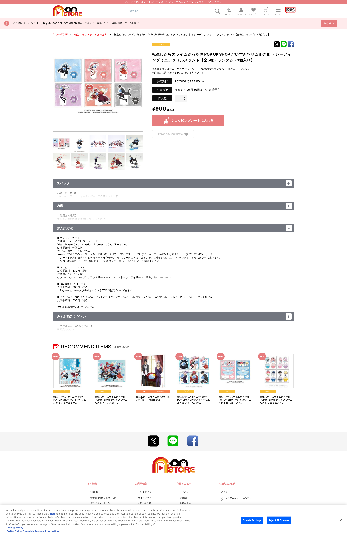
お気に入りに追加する (170, 134)
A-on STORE (60, 34)
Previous (58, 86)
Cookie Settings (252, 520)
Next (138, 86)
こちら (133, 260)
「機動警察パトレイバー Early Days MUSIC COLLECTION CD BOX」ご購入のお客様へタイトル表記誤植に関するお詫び (75, 23)
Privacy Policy (15, 527)
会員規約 (184, 497)
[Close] (341, 520)
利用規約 (94, 492)
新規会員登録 (186, 503)
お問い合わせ (144, 503)
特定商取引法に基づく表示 (103, 497)
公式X (224, 492)
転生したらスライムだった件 (90, 34)
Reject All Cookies (279, 520)
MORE (327, 23)
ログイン (184, 492)
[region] (173, 520)
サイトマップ (144, 497)
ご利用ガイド (144, 492)
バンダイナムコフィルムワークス (236, 498)
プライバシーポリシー (101, 503)
